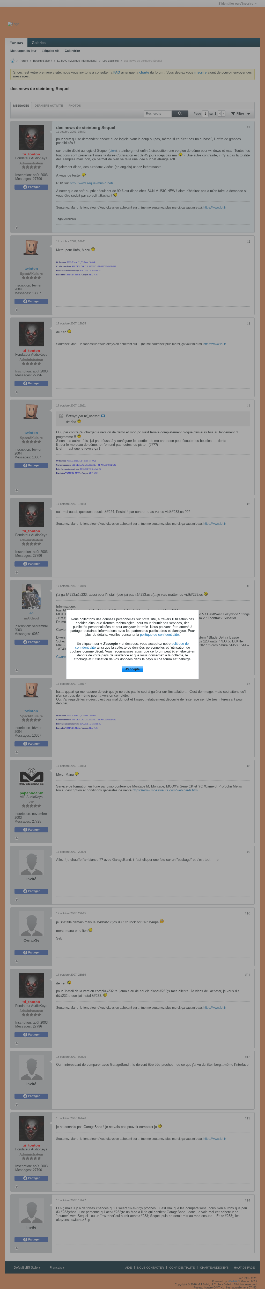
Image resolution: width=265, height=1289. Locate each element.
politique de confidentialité (159, 634)
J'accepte (132, 669)
